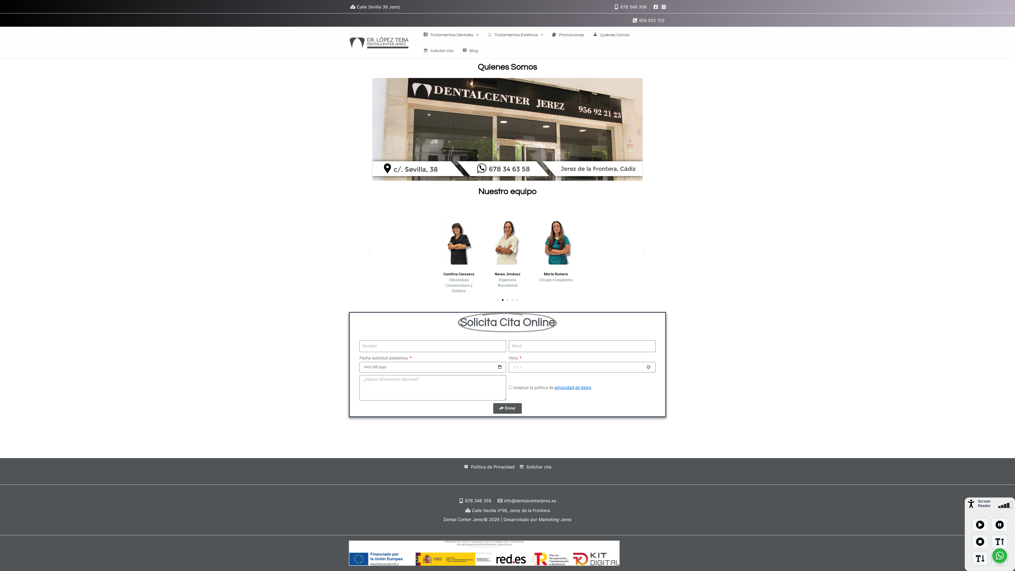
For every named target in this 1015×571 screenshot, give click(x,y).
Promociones (571, 35)
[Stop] (980, 542)
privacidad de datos (573, 387)
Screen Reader (984, 503)
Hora (514, 358)
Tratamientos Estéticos (516, 35)
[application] (476, 35)
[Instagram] (663, 6)
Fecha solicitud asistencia (384, 358)
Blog (473, 51)
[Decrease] (980, 558)
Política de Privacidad (493, 466)
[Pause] (999, 525)
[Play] (980, 525)
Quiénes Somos (615, 35)
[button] (370, 250)
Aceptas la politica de (552, 387)
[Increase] (999, 542)
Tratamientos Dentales (451, 35)
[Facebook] (655, 6)
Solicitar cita (442, 51)
